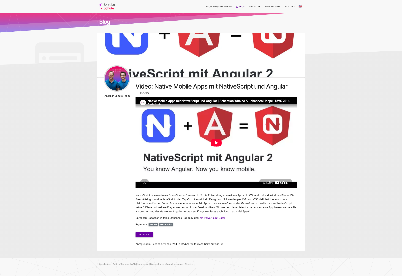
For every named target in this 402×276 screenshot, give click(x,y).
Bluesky (189, 264)
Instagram (178, 264)
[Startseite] (108, 6)
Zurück (145, 235)
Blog (104, 21)
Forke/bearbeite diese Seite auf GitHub (200, 243)
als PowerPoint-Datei (212, 217)
